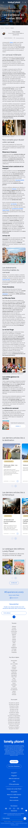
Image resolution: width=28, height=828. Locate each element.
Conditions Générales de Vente (21, 823)
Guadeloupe (14, 670)
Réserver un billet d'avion (14, 794)
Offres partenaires (14, 784)
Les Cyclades (14, 663)
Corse (14, 665)
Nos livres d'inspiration (14, 766)
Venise (11, 42)
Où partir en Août (14, 714)
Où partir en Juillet (14, 712)
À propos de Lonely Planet (14, 789)
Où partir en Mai (14, 709)
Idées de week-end (14, 778)
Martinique (14, 673)
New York (14, 676)
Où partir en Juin (14, 711)
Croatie (14, 628)
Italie (14, 642)
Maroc (14, 646)
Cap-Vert (14, 629)
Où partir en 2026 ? (14, 728)
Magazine (7, 28)
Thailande (14, 652)
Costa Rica (14, 631)
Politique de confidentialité (17, 821)
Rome (14, 683)
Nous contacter (14, 800)
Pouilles (14, 680)
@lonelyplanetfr (15, 597)
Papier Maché (5, 210)
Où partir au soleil (14, 725)
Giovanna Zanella (19, 180)
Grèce (14, 637)
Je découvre (14, 582)
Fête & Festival (14, 11)
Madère (14, 693)
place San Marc (6, 279)
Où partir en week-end (14, 722)
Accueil (2, 28)
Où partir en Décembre (14, 720)
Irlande (14, 639)
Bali (14, 662)
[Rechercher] (22, 2)
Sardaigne (14, 684)
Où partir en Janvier (14, 702)
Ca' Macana (14, 204)
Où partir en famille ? (14, 727)
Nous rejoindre (14, 797)
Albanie (14, 626)
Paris (14, 678)
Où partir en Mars (14, 706)
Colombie (14, 633)
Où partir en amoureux (14, 723)
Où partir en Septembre (14, 715)
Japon (14, 644)
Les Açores (14, 688)
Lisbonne (14, 667)
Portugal (14, 649)
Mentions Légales (7, 821)
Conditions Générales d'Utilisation (7, 823)
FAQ (14, 781)
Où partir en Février (14, 704)
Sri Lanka (14, 650)
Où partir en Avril (14, 707)
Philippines (14, 647)
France (14, 636)
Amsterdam (14, 660)
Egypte (14, 634)
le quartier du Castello (17, 208)
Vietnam (14, 694)
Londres (14, 668)
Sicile (14, 686)
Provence (14, 681)
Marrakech (14, 675)
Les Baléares (14, 689)
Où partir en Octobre (14, 717)
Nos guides (14, 761)
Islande (14, 641)
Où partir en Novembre (14, 719)
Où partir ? (14, 772)
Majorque (14, 672)
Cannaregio (5, 293)
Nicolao (14, 189)
